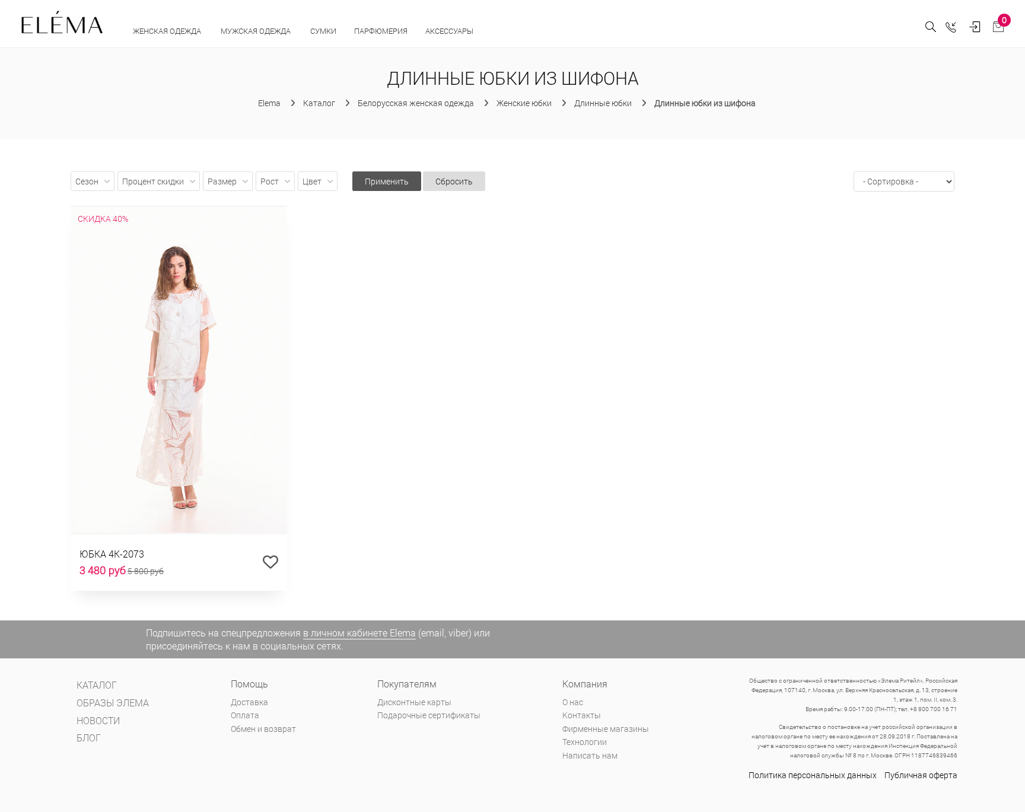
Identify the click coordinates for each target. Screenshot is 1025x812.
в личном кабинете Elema (359, 632)
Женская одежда (168, 31)
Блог (89, 737)
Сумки (323, 31)
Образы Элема (113, 702)
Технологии (584, 741)
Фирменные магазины (605, 728)
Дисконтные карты (414, 702)
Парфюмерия (381, 31)
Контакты (581, 715)
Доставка (249, 702)
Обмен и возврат (263, 728)
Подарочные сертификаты (428, 715)
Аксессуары (450, 31)
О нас (572, 702)
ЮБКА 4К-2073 (111, 553)
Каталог (97, 685)
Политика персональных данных (813, 775)
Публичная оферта (920, 775)
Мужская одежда (256, 31)
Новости (98, 720)
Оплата (245, 715)
